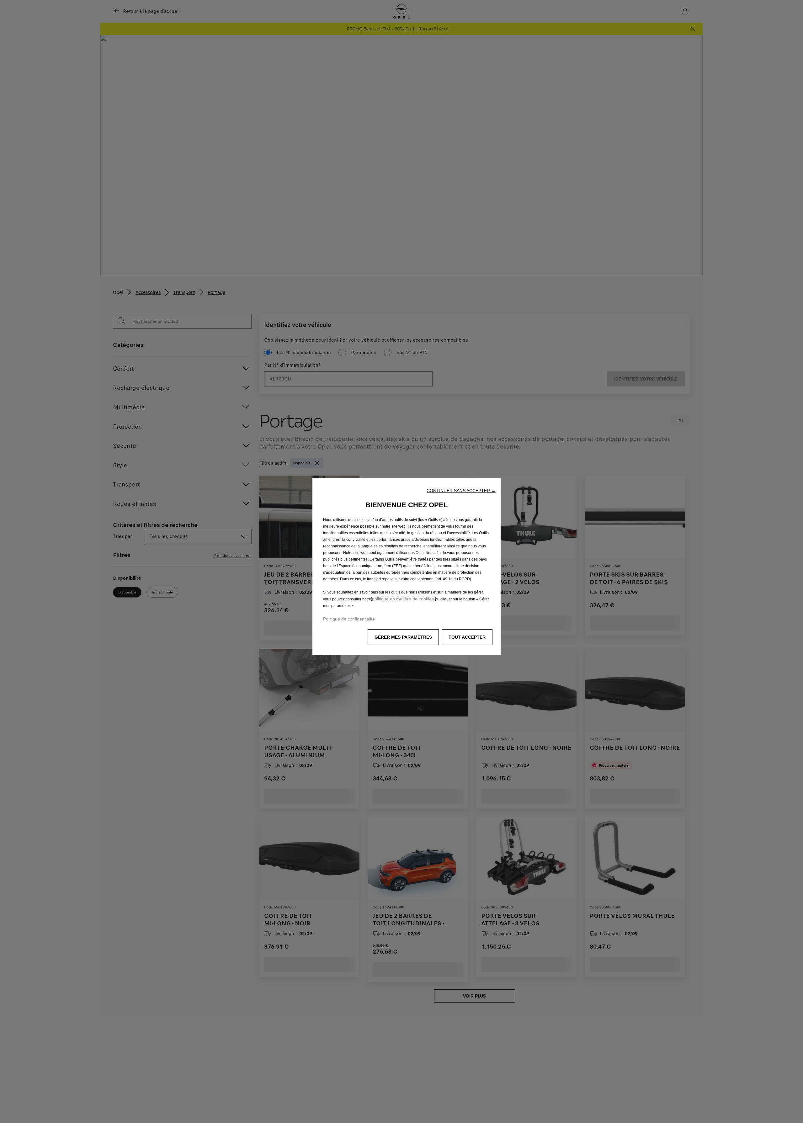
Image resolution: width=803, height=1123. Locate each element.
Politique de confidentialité (349, 618)
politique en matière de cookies (403, 598)
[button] (461, 490)
